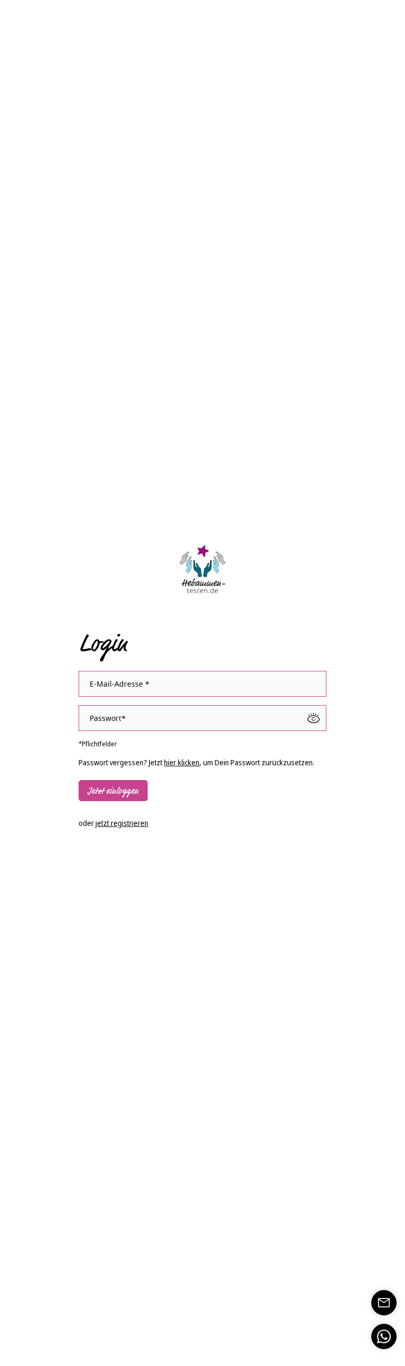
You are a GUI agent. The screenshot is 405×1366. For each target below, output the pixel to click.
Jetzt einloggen (113, 791)
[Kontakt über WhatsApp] (384, 1336)
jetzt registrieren (121, 823)
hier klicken (181, 762)
